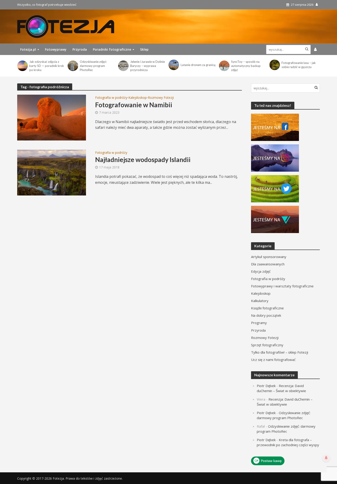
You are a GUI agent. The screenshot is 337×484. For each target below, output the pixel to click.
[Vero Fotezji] (275, 219)
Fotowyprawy (55, 49)
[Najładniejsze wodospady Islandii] (51, 172)
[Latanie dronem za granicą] (173, 65)
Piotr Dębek (266, 385)
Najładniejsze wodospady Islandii (143, 159)
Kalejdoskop (137, 98)
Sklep (144, 49)
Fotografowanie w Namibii (133, 105)
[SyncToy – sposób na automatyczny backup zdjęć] (224, 65)
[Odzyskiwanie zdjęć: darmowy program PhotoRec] (72, 65)
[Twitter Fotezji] (275, 188)
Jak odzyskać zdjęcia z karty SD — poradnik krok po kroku (46, 66)
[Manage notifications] (326, 458)
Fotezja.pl (28, 49)
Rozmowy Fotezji (161, 98)
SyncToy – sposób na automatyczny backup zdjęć (246, 66)
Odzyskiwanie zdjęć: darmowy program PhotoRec (93, 66)
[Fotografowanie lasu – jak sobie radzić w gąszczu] (274, 65)
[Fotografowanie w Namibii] (51, 117)
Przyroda (79, 49)
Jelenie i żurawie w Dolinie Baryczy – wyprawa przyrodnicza (147, 66)
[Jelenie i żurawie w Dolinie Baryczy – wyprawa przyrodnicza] (123, 65)
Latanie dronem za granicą (198, 65)
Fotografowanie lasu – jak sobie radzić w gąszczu (299, 65)
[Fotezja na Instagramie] (275, 157)
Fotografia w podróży (111, 98)
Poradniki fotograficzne (112, 49)
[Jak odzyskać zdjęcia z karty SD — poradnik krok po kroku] (22, 65)
